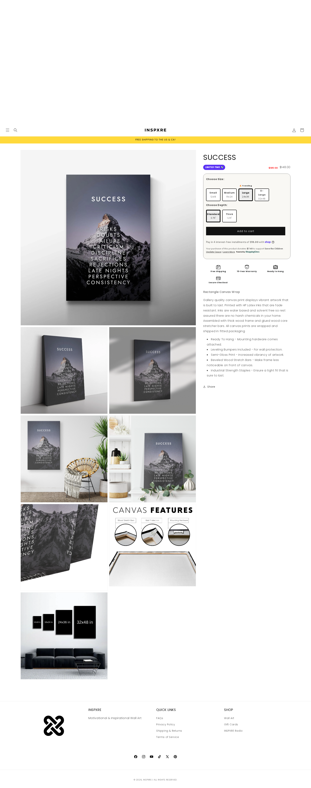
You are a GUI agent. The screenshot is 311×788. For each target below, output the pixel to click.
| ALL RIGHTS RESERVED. (164, 779)
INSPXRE (147, 779)
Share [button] (211, 386)
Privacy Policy (165, 724)
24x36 (245, 194)
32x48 (262, 194)
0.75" (213, 215)
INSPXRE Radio (233, 730)
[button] (8, 130)
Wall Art (229, 718)
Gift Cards (231, 724)
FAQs (159, 718)
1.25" (229, 215)
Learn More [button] (229, 251)
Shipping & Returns (169, 730)
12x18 (213, 194)
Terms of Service (167, 737)
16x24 (229, 194)
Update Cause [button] (213, 251)
